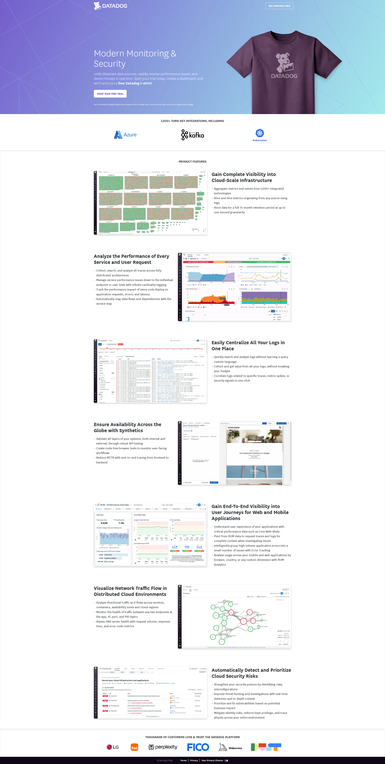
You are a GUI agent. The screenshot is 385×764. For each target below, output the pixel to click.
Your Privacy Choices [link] (213, 760)
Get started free (279, 6)
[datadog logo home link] (110, 6)
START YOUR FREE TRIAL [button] (110, 93)
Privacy (194, 760)
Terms (183, 760)
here (191, 104)
